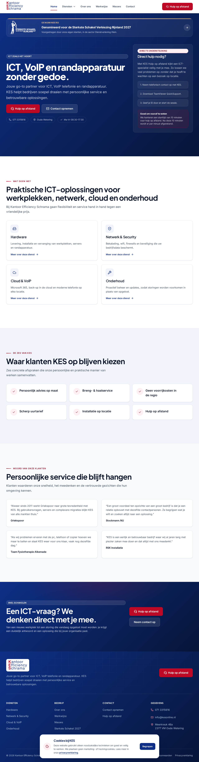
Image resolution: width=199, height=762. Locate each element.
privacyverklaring (68, 752)
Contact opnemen (62, 108)
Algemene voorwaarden (160, 755)
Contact (130, 6)
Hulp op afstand (179, 6)
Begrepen (147, 746)
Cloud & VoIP (21, 281)
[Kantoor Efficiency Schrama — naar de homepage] (14, 6)
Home (54, 6)
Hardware (18, 237)
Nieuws (117, 6)
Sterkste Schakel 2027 (67, 728)
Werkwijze (102, 6)
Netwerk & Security (121, 237)
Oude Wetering (44, 119)
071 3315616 (19, 119)
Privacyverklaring (184, 755)
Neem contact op (144, 622)
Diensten (67, 6)
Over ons (86, 6)
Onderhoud (115, 281)
